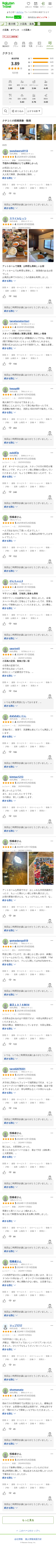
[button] (10, 132)
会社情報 (18, 1539)
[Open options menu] (52, 151)
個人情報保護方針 (33, 1539)
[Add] (50, 31)
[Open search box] (5, 111)
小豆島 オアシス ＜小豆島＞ (17, 29)
